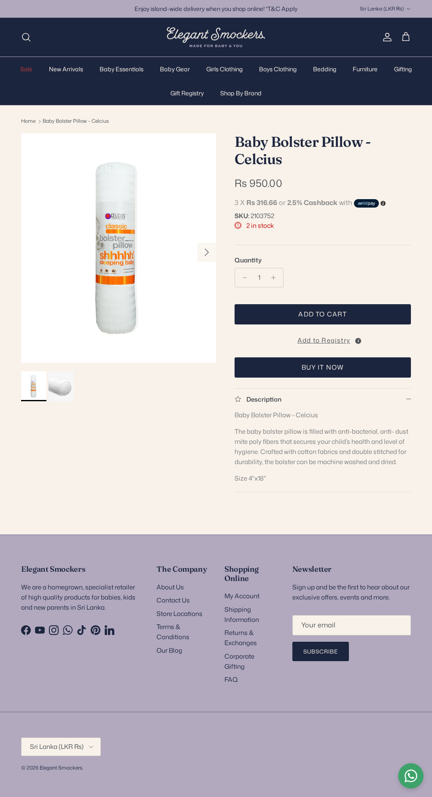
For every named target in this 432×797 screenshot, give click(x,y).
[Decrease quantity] (242, 277)
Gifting (403, 69)
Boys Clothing (278, 69)
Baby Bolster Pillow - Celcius (76, 120)
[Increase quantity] (275, 277)
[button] (323, 339)
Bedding (324, 69)
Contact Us (173, 600)
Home (28, 120)
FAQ (231, 679)
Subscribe (320, 651)
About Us (170, 587)
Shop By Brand (241, 93)
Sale (26, 69)
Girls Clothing (224, 69)
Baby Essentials (121, 69)
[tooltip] (358, 341)
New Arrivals (66, 69)
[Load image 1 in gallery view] (118, 248)
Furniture (365, 69)
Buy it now (323, 367)
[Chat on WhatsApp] (411, 776)
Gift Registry (187, 93)
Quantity (248, 260)
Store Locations (179, 613)
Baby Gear (175, 69)
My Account (241, 596)
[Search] (26, 37)
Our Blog (169, 650)
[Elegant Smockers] (216, 37)
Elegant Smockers (61, 767)
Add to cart (322, 314)
